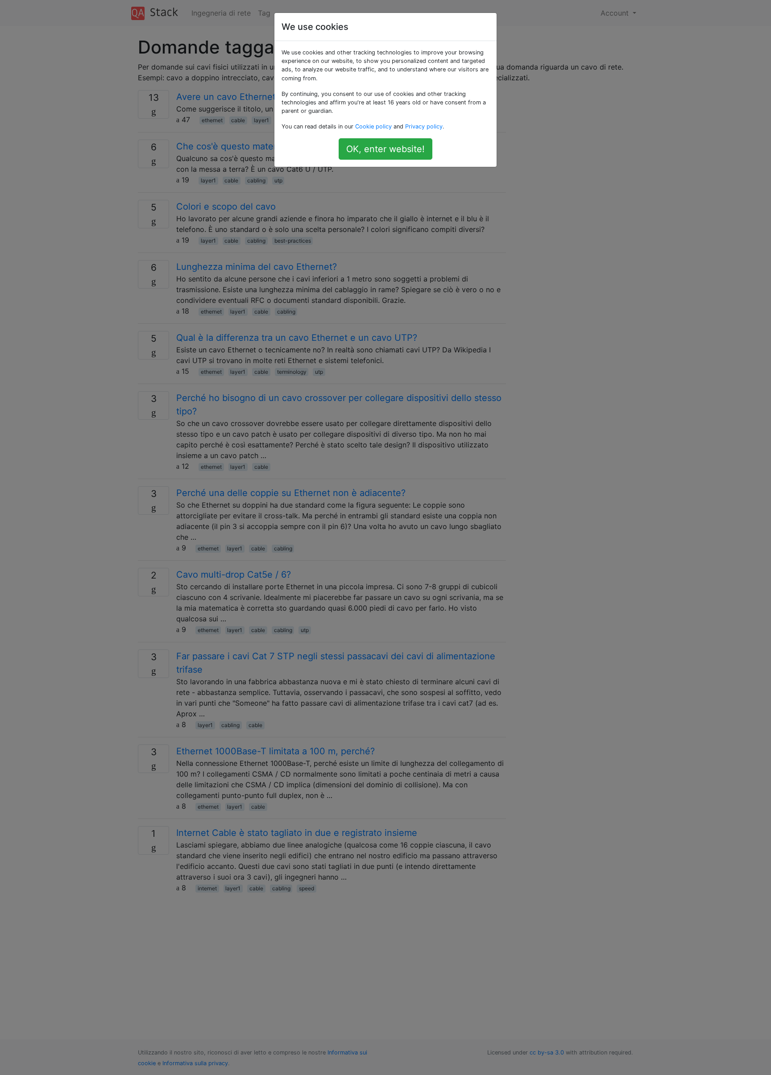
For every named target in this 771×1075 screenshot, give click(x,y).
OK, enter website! (385, 149)
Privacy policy (424, 126)
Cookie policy (373, 126)
